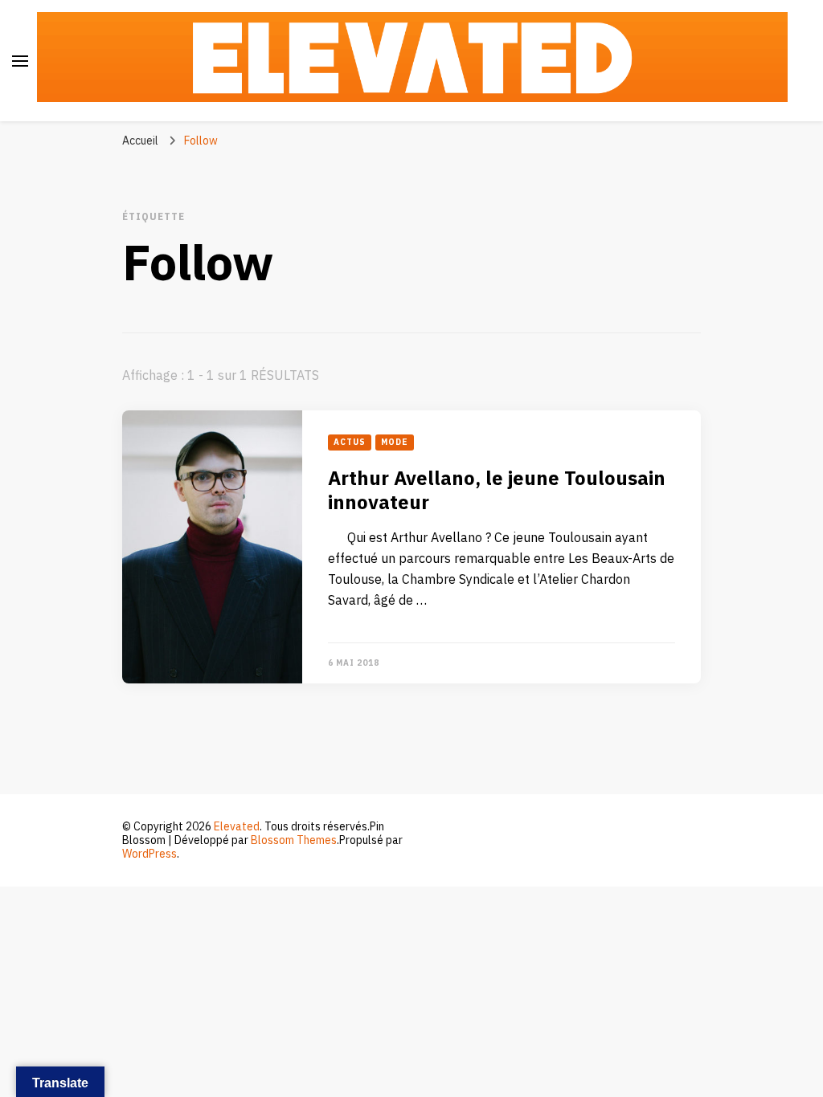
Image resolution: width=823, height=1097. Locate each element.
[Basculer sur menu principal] (20, 61)
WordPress (149, 854)
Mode (394, 442)
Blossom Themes (294, 840)
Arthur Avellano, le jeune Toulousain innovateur (496, 491)
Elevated (237, 826)
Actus (350, 442)
